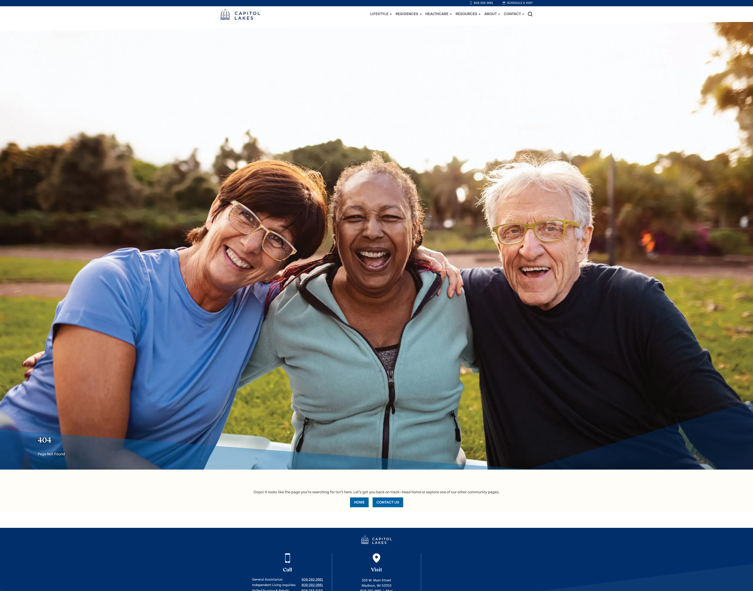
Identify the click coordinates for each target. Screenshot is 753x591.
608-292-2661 (312, 579)
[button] (530, 14)
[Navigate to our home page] (376, 539)
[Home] (240, 21)
